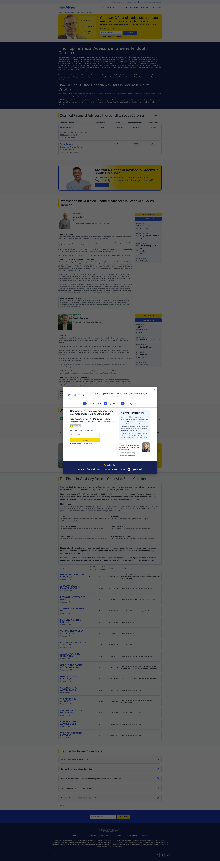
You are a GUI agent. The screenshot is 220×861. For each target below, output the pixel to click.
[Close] (154, 390)
